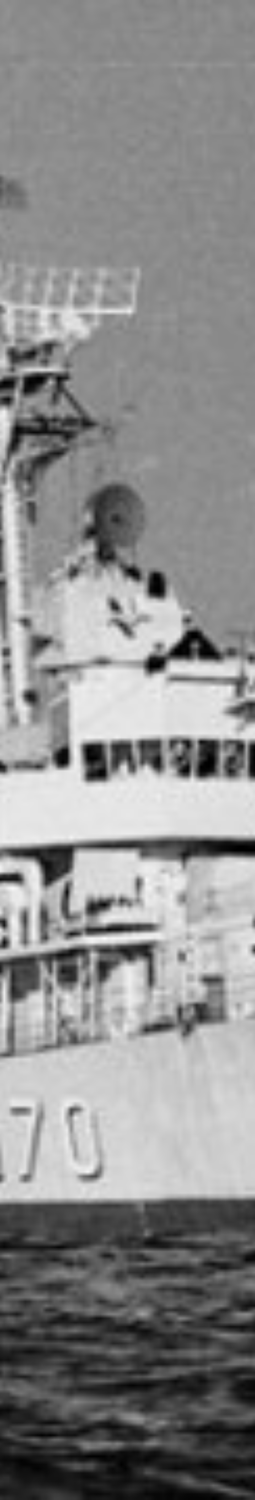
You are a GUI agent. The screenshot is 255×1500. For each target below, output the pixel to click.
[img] (127, 750)
